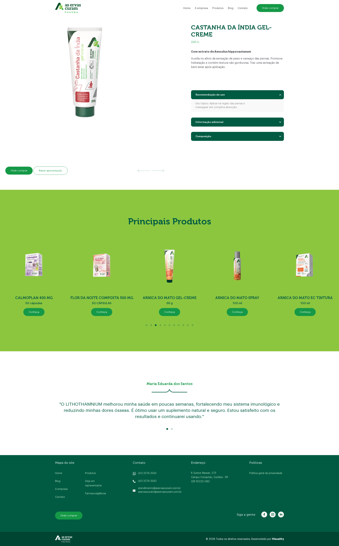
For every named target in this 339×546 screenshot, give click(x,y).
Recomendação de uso (210, 94)
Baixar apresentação (50, 170)
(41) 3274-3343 (147, 473)
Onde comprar (270, 8)
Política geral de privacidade (265, 473)
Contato (243, 8)
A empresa (201, 8)
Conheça (34, 312)
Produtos (218, 8)
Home (187, 8)
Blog (230, 8)
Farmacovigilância (95, 493)
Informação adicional (209, 122)
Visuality (278, 539)
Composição (203, 136)
